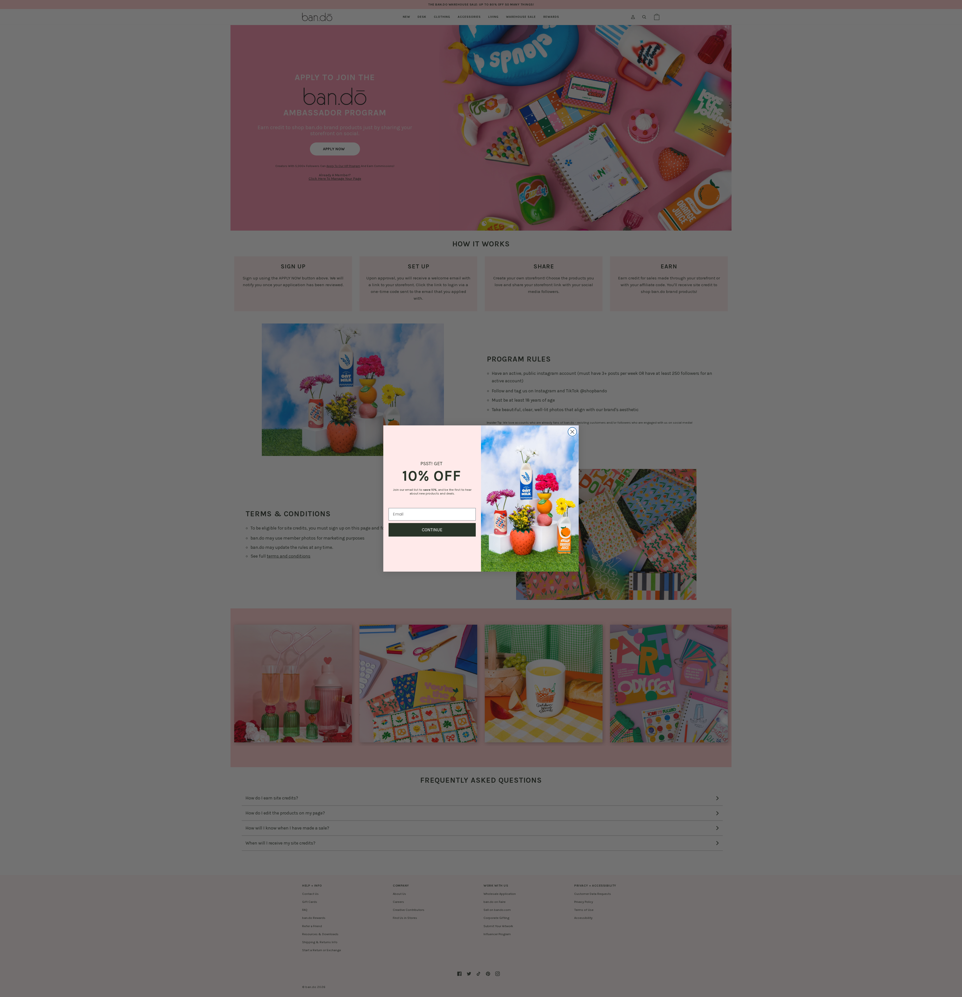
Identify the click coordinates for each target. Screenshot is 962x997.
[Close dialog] (572, 431)
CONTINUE (432, 530)
